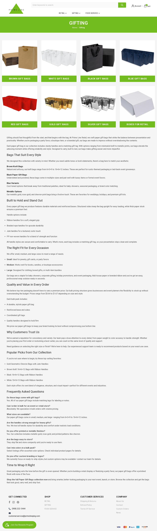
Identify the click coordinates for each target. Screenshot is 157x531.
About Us (120, 501)
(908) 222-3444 (18, 508)
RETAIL (62, 13)
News (118, 513)
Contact (119, 505)
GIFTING (75, 13)
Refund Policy (86, 505)
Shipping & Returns (88, 501)
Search (122, 5)
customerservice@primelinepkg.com (24, 516)
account (138, 6)
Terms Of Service (87, 509)
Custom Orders (122, 509)
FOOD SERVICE (92, 13)
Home (74, 28)
